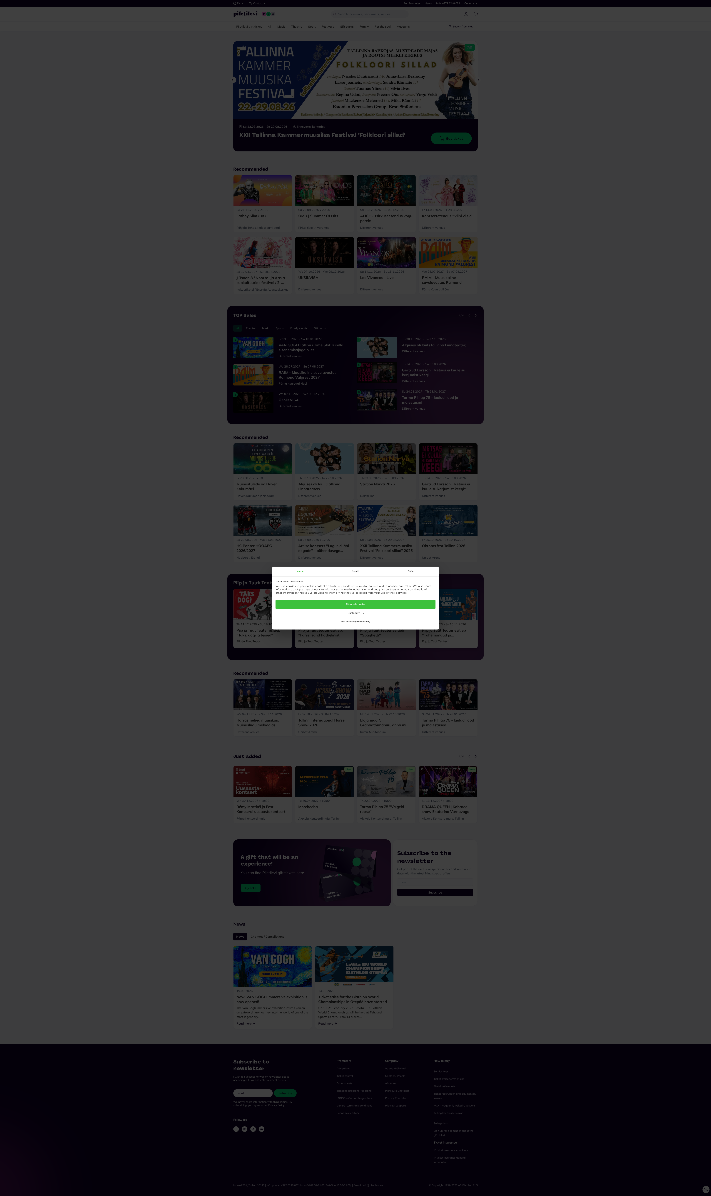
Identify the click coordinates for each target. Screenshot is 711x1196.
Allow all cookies (355, 604)
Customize (354, 613)
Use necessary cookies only (355, 621)
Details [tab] (355, 571)
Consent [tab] (300, 571)
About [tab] (411, 571)
